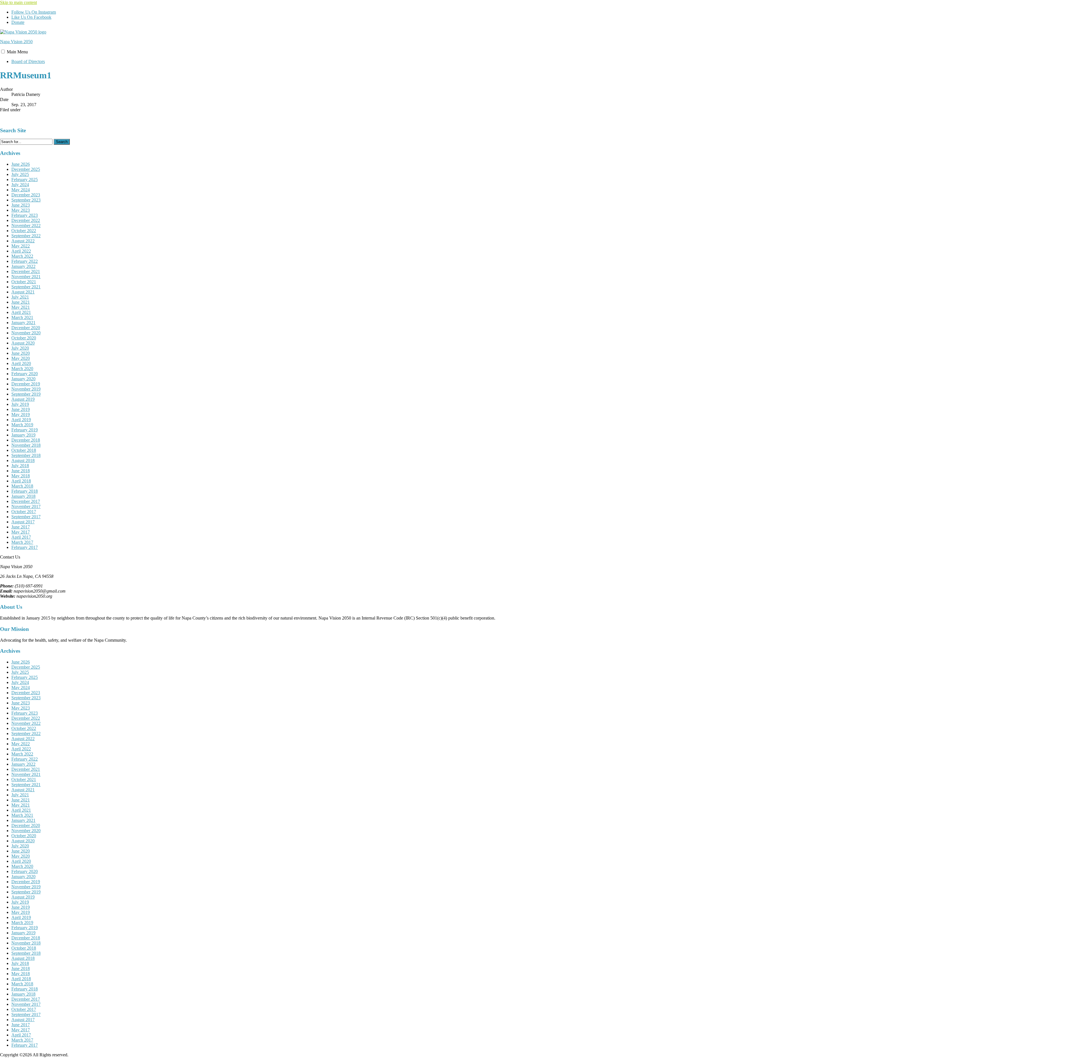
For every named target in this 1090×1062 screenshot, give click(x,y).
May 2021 (20, 307)
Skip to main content (18, 2)
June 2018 (20, 470)
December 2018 (25, 440)
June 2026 (20, 164)
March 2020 (22, 368)
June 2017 (20, 526)
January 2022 (23, 266)
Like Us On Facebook (31, 17)
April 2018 (21, 480)
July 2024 (20, 184)
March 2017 (22, 542)
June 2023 (20, 205)
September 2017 (26, 516)
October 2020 (23, 337)
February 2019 (24, 429)
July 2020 (20, 348)
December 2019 (25, 383)
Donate (17, 22)
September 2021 (26, 286)
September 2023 (26, 200)
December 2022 (25, 220)
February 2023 (24, 215)
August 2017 (23, 521)
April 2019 (21, 419)
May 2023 (20, 210)
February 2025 (24, 179)
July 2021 (20, 297)
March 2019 (22, 424)
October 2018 (23, 450)
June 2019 (20, 409)
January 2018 (23, 496)
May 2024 (20, 189)
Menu (17, 51)
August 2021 (23, 291)
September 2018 (26, 455)
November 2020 (26, 332)
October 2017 (23, 511)
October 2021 (23, 281)
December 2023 (25, 194)
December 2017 (25, 501)
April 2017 (21, 537)
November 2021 (26, 276)
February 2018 (24, 491)
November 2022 (26, 225)
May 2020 (20, 358)
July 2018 (20, 465)
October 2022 (23, 230)
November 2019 (26, 389)
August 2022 (23, 240)
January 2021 (23, 322)
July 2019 (20, 404)
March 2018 (22, 486)
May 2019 (20, 414)
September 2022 (26, 235)
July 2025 (20, 174)
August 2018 (23, 460)
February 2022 (24, 261)
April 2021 (21, 312)
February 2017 (24, 547)
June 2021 (20, 302)
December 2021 (25, 271)
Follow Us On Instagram (33, 12)
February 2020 (24, 373)
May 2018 (20, 475)
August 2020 (23, 343)
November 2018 (26, 445)
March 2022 (22, 256)
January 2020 (23, 378)
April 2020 (21, 363)
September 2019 (26, 394)
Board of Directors (28, 61)
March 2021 (22, 317)
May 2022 (20, 246)
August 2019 (23, 399)
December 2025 (25, 169)
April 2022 (21, 251)
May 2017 (20, 532)
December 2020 (25, 327)
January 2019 (23, 435)
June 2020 (20, 353)
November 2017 (26, 506)
